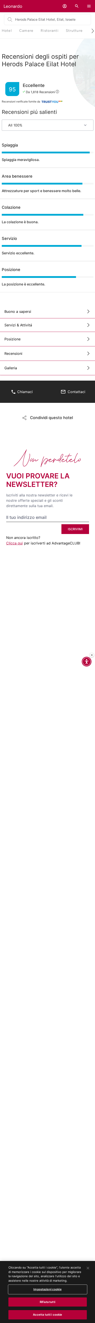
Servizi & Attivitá (18, 325)
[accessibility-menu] (86, 662)
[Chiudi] (91, 655)
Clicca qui (14, 543)
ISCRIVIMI (75, 529)
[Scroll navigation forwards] (91, 30)
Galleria (10, 368)
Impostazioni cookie (47, 1289)
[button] (65, 6)
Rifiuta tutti (47, 1302)
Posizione (12, 339)
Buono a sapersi (17, 311)
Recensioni (13, 353)
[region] (47, 1292)
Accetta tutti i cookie (47, 1314)
